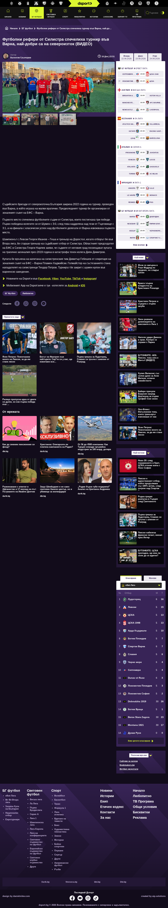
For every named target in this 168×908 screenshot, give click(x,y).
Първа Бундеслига (36, 808)
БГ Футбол (10, 293)
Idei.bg (97, 882)
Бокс (56, 825)
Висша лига (134, 90)
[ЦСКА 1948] (28, 3)
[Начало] (6, 28)
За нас (105, 817)
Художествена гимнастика (61, 830)
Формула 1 (60, 808)
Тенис (57, 804)
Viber (55, 278)
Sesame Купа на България (12, 807)
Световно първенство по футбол (36, 842)
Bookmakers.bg (127, 765)
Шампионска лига (36, 823)
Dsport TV (122, 17)
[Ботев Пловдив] (53, 3)
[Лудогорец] (12, 3)
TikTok (76, 278)
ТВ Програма (136, 16)
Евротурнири (12, 819)
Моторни (59, 840)
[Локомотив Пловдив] (132, 3)
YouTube (65, 278)
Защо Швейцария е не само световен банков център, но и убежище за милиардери (56, 489)
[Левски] (36, 3)
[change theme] (162, 12)
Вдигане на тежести (60, 819)
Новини (22, 17)
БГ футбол (37, 17)
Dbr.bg (123, 882)
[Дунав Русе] (124, 3)
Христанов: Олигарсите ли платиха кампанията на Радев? (56, 445)
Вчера (126, 57)
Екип (104, 801)
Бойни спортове (59, 845)
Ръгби (57, 869)
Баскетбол (59, 800)
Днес (141, 57)
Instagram (90, 278)
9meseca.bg (71, 882)
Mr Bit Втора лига (138, 211)
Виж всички (139, 245)
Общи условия (145, 807)
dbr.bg (5, 451)
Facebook (44, 278)
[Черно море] (148, 3)
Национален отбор (11, 814)
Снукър (58, 854)
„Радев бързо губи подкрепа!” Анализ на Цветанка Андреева (94, 487)
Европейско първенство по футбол (36, 851)
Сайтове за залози (129, 761)
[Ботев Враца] (156, 3)
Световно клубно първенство (36, 860)
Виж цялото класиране (139, 741)
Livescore (108, 17)
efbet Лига (134, 68)
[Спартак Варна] (61, 3)
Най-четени (138, 453)
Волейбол (59, 795)
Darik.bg (45, 882)
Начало (8, 17)
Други (33, 866)
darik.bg (44, 451)
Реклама (140, 817)
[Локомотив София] (140, 3)
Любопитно (79, 17)
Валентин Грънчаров (20, 58)
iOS (83, 285)
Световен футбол (51, 16)
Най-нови (138, 257)
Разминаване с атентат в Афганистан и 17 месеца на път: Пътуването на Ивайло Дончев (19, 489)
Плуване (58, 850)
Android (73, 285)
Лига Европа (36, 829)
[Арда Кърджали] (44, 3)
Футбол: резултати (129, 769)
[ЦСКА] (20, 3)
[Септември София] (115, 3)
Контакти (107, 812)
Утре (155, 57)
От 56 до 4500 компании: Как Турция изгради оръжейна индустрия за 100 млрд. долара (94, 447)
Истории (94, 17)
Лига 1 (131, 183)
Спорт (65, 17)
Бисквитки (141, 812)
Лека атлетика (58, 813)
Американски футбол (61, 864)
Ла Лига (132, 118)
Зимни (57, 836)
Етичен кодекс (112, 807)
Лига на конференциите (38, 834)
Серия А (131, 147)
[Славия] (107, 3)
